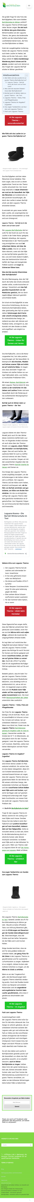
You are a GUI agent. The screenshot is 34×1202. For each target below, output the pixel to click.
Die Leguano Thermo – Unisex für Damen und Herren (15, 340)
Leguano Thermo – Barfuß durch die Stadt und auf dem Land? (17, 84)
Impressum (4, 1180)
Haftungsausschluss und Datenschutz (11, 1172)
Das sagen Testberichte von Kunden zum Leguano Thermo (16, 108)
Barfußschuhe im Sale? (19, 808)
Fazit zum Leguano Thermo (14, 111)
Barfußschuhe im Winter (11, 22)
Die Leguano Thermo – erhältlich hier (15, 859)
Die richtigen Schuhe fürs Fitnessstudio (12, 1188)
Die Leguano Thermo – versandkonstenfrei (16, 120)
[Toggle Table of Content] (25, 75)
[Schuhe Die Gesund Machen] (12, 10)
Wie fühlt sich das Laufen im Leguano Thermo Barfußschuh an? (16, 79)
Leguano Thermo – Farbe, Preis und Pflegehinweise (15, 99)
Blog (2, 1169)
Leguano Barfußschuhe (13, 230)
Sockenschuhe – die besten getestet (11, 1192)
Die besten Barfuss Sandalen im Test (11, 1190)
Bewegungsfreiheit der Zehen (17, 698)
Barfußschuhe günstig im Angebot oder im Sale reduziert (15, 730)
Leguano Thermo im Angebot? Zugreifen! (15, 103)
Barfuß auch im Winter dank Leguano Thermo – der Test (16, 94)
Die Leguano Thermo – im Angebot (16, 1005)
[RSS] (30, 1200)
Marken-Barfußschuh (17, 382)
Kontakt (3, 1176)
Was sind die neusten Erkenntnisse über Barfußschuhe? (15, 90)
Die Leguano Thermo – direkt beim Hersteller (16, 611)
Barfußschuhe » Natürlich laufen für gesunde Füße (15, 1194)
